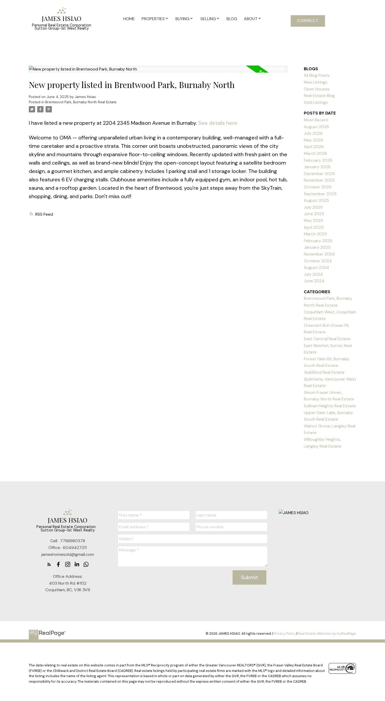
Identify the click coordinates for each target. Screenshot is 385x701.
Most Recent (316, 120)
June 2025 (314, 213)
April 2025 (314, 227)
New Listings (315, 82)
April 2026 (314, 146)
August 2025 (316, 200)
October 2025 (318, 187)
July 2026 (313, 133)
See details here (217, 122)
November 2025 (319, 180)
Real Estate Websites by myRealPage (327, 633)
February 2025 (318, 240)
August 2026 (316, 126)
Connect (308, 20)
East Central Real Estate (327, 338)
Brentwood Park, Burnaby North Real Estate (81, 102)
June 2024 (314, 281)
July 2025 (313, 207)
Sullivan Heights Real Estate (330, 406)
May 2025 (313, 220)
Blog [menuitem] (232, 18)
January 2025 (317, 247)
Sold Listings (316, 102)
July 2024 (313, 274)
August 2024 (316, 267)
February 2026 (318, 160)
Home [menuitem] (129, 18)
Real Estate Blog (319, 95)
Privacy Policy (285, 633)
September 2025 (320, 194)
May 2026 (313, 140)
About (250, 18)
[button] (308, 21)
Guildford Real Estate (324, 372)
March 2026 (315, 153)
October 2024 (318, 261)
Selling (208, 18)
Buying (182, 18)
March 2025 (315, 234)
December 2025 (319, 173)
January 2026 (317, 167)
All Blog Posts (316, 75)
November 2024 (319, 254)
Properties (153, 18)
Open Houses (316, 89)
